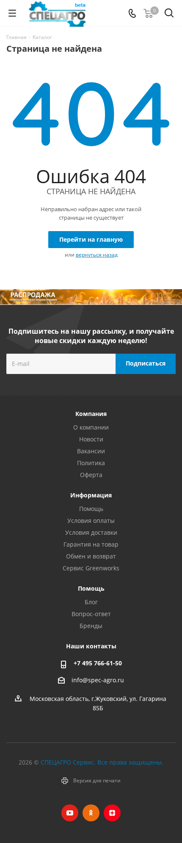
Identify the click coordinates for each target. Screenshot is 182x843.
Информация (91, 495)
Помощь (91, 509)
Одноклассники (91, 812)
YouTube (69, 812)
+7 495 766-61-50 (98, 663)
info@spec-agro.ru (98, 680)
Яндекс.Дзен (112, 812)
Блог (91, 602)
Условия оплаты (91, 520)
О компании (91, 427)
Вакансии (91, 451)
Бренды (91, 626)
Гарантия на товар (91, 544)
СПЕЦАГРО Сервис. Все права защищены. (102, 762)
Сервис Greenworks (91, 568)
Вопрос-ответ (91, 614)
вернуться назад (97, 254)
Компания (91, 414)
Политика (91, 463)
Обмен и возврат (91, 556)
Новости (91, 439)
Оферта (91, 475)
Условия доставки (91, 532)
